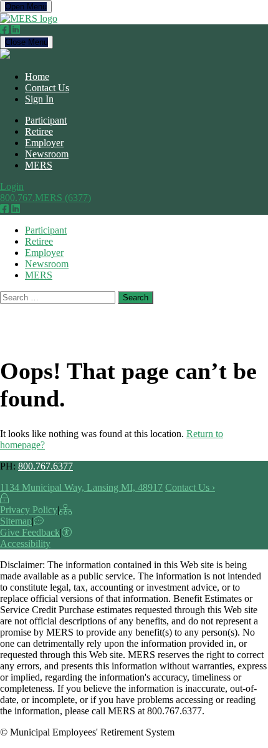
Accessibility (25, 543)
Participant (46, 120)
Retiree (39, 131)
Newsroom (47, 154)
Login (12, 186)
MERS (38, 165)
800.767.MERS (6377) (45, 197)
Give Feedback (30, 532)
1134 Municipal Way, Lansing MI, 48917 (81, 487)
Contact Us (47, 87)
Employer (44, 142)
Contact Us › (190, 487)
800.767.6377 (45, 466)
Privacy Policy (28, 509)
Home (37, 76)
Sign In (39, 99)
